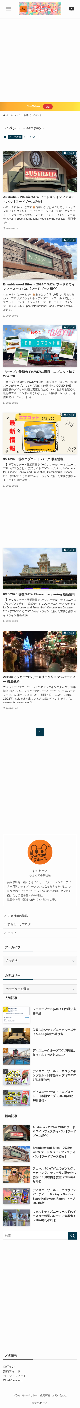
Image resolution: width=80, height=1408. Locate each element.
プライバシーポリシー (25, 1395)
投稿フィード (11, 1371)
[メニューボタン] (8, 9)
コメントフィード (14, 1376)
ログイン (9, 1366)
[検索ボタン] (71, 9)
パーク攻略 (15, 137)
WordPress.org (12, 1380)
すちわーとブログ (19, 924)
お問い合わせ (59, 1395)
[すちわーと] (40, 9)
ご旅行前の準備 (18, 915)
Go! (48, 106)
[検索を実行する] (72, 1236)
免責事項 (45, 1395)
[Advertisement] (40, 60)
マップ (12, 933)
